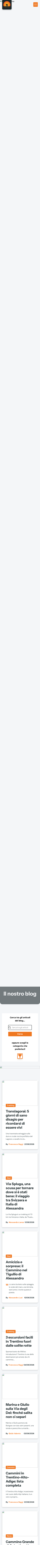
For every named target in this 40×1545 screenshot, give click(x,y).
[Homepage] (7, 4)
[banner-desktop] (20, 1068)
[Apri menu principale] (35, 4)
